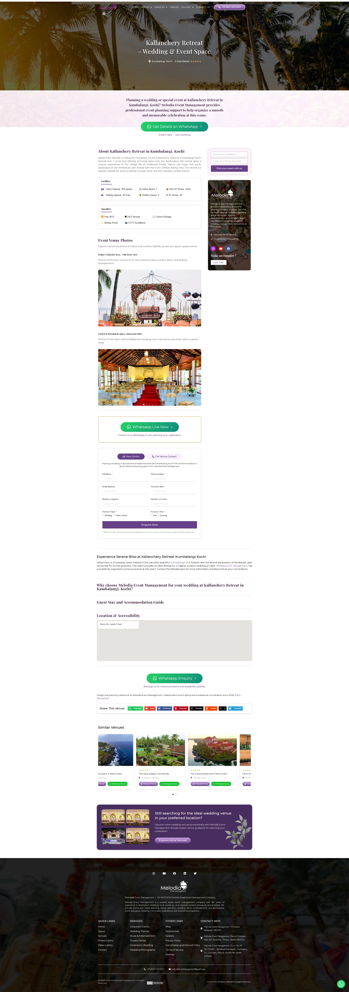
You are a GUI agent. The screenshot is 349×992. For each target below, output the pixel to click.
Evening (163, 515)
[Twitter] (195, 873)
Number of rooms (159, 499)
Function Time (157, 512)
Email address (108, 487)
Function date (157, 487)
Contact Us (203, 7)
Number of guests (110, 499)
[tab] (131, 457)
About (145, 7)
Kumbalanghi (178, 562)
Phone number (158, 474)
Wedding (108, 515)
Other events (121, 515)
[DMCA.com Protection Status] (155, 984)
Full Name (107, 474)
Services (159, 7)
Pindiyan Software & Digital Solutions (234, 982)
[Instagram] (213, 248)
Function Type (109, 512)
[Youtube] (220, 248)
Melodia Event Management (232, 566)
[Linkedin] (185, 873)
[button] (101, 298)
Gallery (186, 7)
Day (155, 515)
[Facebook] (228, 248)
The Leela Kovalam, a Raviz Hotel (249, 773)
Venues (174, 7)
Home (135, 7)
